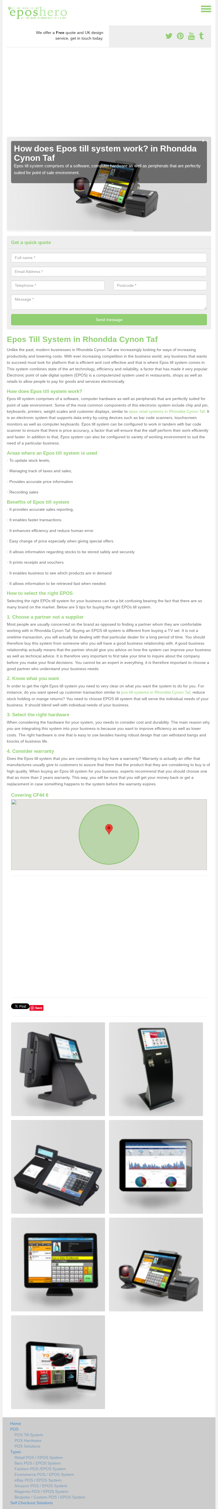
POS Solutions (27, 1446)
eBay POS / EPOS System (38, 1480)
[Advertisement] (109, 94)
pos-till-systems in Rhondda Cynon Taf (155, 692)
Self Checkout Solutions (31, 1503)
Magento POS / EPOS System (41, 1491)
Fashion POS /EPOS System (40, 1469)
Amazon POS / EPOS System (40, 1486)
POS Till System (28, 1435)
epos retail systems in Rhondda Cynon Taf (167, 411)
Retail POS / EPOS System (38, 1457)
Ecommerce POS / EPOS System (44, 1474)
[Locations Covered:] (9, 8)
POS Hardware (27, 1440)
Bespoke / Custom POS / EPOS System (49, 1497)
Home (15, 1423)
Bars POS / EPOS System (37, 1463)
